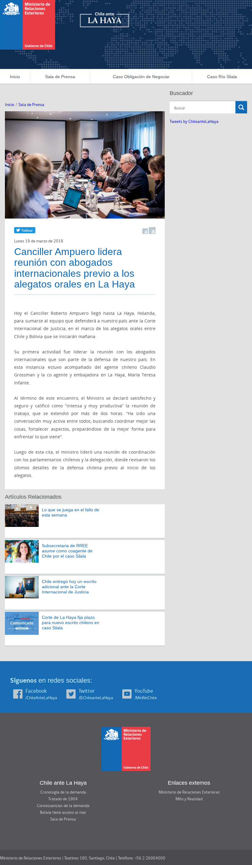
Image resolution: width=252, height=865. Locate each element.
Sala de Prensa (60, 76)
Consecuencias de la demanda (63, 806)
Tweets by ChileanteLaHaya (194, 122)
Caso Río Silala (222, 76)
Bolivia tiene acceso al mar (63, 813)
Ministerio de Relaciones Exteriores (189, 792)
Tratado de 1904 (63, 799)
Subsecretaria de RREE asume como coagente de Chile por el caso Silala (67, 550)
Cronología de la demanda (63, 792)
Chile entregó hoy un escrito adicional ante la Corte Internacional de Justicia (69, 586)
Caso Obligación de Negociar (141, 76)
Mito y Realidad (189, 799)
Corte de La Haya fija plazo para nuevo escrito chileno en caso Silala (70, 622)
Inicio (15, 76)
